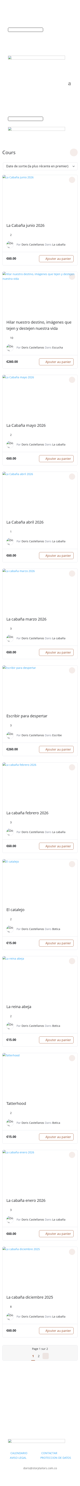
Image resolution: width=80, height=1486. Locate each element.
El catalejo (15, 909)
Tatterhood (16, 1103)
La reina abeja (18, 1006)
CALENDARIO (25, 1453)
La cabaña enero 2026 (25, 1200)
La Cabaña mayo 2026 (26, 425)
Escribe (57, 735)
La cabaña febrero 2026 (27, 812)
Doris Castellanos (33, 244)
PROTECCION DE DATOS (55, 1458)
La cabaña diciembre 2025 (29, 1297)
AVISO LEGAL (18, 1458)
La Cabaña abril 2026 (24, 522)
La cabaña (58, 244)
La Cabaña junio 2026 (25, 225)
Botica (56, 929)
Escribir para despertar (26, 715)
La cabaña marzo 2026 (26, 619)
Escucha (57, 347)
